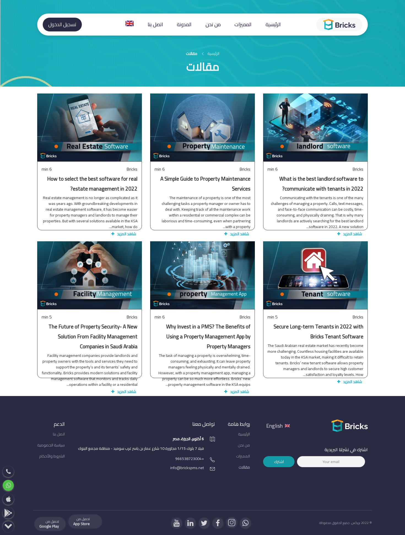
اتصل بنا (155, 24)
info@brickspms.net (187, 467)
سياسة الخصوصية (51, 445)
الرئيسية (273, 24)
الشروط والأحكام (52, 456)
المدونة (184, 24)
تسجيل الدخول (62, 24)
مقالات (244, 467)
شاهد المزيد (315, 161)
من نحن (213, 24)
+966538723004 (189, 458)
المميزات (243, 24)
